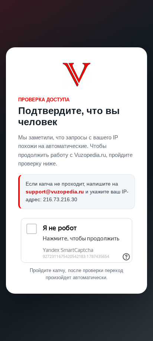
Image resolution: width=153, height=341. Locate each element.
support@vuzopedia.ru (55, 192)
